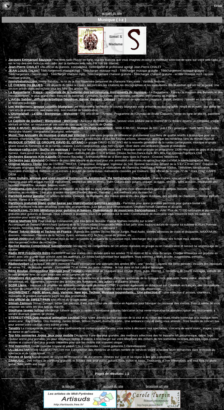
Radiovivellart (18, 264)
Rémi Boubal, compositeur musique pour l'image (45, 271)
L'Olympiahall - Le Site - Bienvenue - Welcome (42, 113)
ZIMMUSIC (16, 360)
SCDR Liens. (17, 285)
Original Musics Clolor (25, 164)
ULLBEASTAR (19, 349)
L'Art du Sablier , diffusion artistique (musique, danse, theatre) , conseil (61, 99)
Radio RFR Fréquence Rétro (29, 253)
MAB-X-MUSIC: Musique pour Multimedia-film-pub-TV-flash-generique (60, 128)
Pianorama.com (20, 189)
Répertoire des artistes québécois (33, 278)
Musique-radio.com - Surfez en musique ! (39, 149)
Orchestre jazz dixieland (26, 160)
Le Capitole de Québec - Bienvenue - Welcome (43, 121)
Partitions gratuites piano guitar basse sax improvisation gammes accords (64, 203)
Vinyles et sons (19, 357)
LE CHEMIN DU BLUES (25, 85)
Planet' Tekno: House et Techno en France (39, 231)
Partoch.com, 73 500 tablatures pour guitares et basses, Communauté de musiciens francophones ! (82, 210)
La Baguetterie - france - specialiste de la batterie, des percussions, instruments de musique (77, 92)
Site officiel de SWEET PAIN (29, 299)
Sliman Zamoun (20, 303)
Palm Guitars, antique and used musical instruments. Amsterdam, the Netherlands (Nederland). (79, 178)
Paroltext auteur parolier (26, 196)
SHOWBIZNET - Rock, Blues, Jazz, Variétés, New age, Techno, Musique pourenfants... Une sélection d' (84, 292)
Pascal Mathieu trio (22, 221)
